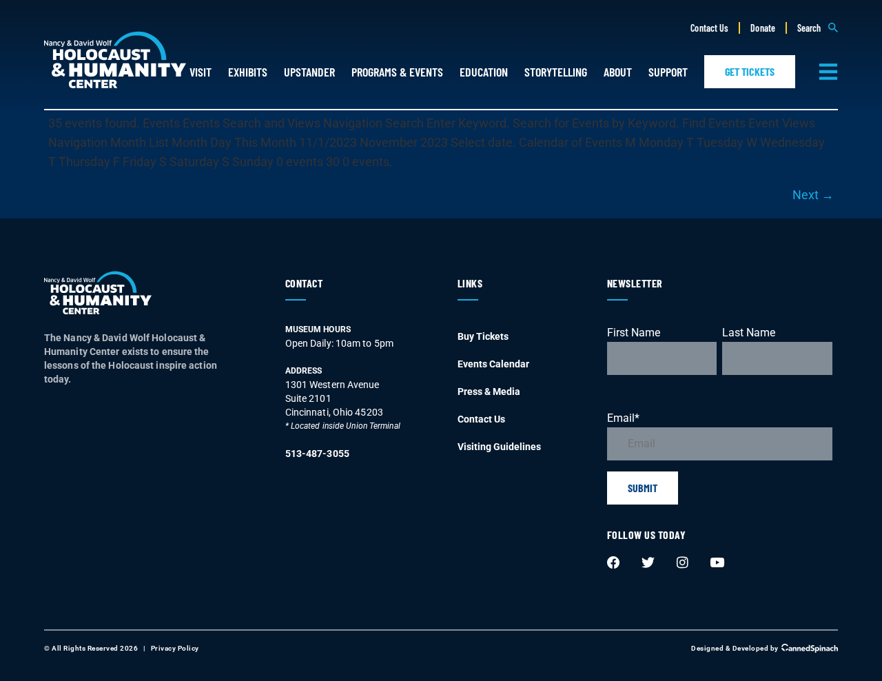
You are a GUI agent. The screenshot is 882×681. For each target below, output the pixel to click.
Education (484, 71)
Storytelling (555, 71)
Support (668, 71)
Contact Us (709, 28)
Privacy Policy (175, 648)
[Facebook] (613, 563)
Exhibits (247, 71)
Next (813, 194)
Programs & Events (397, 71)
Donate (762, 28)
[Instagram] (682, 563)
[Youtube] (716, 563)
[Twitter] (647, 563)
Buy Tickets (483, 336)
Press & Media (489, 391)
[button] (817, 28)
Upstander (309, 71)
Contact (304, 282)
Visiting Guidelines (499, 446)
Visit (200, 71)
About (618, 71)
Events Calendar (493, 363)
